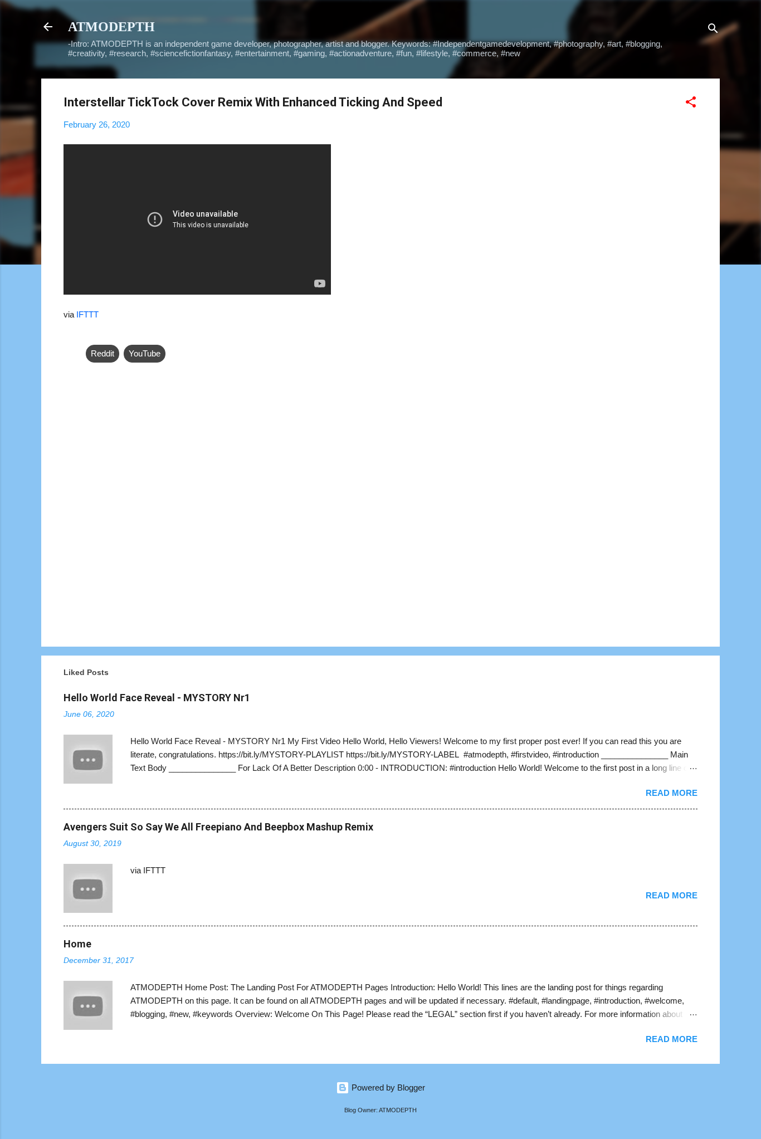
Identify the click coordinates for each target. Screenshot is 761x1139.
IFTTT (87, 314)
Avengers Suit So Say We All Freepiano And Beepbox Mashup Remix (218, 827)
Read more (671, 793)
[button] (690, 104)
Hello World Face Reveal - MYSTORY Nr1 (157, 697)
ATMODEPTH (111, 26)
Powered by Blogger (387, 1087)
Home (77, 944)
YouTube (144, 353)
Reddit (102, 353)
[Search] (713, 30)
